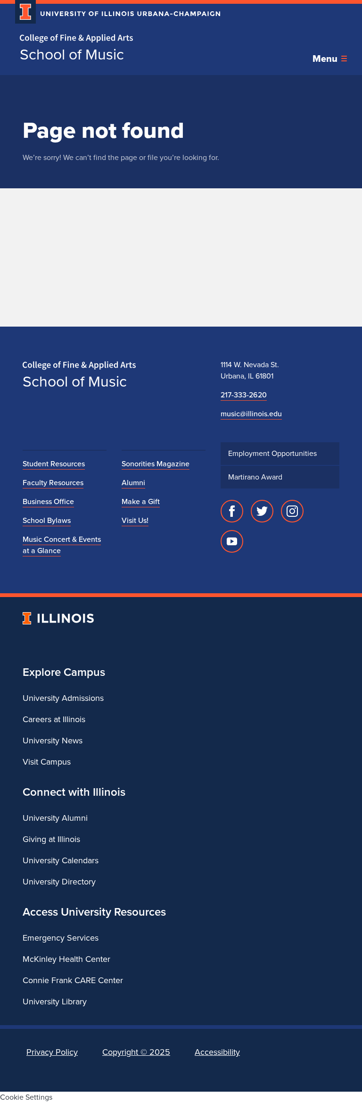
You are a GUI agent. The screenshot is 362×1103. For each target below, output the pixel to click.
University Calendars (61, 860)
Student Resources (54, 463)
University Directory (59, 882)
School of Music (72, 54)
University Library (55, 1001)
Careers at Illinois (54, 719)
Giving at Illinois (51, 839)
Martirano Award (255, 477)
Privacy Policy (52, 1052)
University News (52, 740)
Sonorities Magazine (155, 463)
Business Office (48, 501)
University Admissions (63, 698)
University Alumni (55, 818)
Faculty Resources (53, 482)
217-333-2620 (244, 394)
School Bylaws (47, 520)
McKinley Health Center (66, 959)
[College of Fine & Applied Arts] (114, 38)
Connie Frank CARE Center (73, 980)
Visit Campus (47, 762)
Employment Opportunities (272, 453)
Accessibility (217, 1052)
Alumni (133, 482)
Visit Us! (135, 520)
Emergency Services (61, 938)
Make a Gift (141, 501)
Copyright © (136, 1052)
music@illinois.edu (251, 413)
